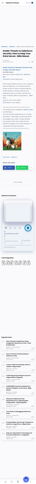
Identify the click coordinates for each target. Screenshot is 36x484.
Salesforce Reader (13, 3)
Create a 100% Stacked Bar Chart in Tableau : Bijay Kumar (18, 365)
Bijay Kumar (9, 368)
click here (6, 79)
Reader (7, 60)
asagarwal (8, 437)
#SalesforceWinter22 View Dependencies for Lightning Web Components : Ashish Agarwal (17, 400)
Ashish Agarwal (9, 404)
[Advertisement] (18, 24)
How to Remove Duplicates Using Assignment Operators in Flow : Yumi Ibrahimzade (18, 343)
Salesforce (14, 157)
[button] (3, 3)
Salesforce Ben (28, 110)
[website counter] (18, 262)
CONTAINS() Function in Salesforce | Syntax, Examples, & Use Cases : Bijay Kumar (18, 388)
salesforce (15, 392)
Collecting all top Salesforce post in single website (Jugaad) (18, 376)
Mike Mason (6, 157)
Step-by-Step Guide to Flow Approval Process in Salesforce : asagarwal (19, 434)
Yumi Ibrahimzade (16, 347)
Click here (6, 103)
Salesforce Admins (16, 379)
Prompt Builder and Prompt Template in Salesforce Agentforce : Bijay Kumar (19, 423)
